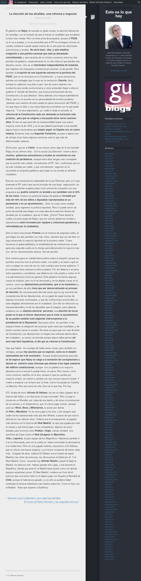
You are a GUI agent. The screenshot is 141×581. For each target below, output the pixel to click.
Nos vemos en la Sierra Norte (116, 136)
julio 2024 (108, 215)
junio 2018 (109, 397)
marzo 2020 (109, 345)
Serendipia (118, 2)
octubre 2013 (110, 537)
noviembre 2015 (111, 474)
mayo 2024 (109, 220)
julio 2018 (108, 395)
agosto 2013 (109, 541)
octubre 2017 (110, 417)
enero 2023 (109, 260)
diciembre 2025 (111, 173)
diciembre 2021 (111, 293)
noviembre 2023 (111, 235)
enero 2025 (109, 201)
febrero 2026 (110, 168)
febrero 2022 (110, 288)
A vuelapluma (20, 2)
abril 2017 (108, 432)
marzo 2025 (109, 196)
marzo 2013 (109, 554)
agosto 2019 (109, 362)
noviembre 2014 (111, 504)
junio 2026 (109, 158)
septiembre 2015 (111, 479)
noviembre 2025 (111, 176)
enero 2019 (109, 380)
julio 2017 (108, 425)
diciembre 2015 (111, 472)
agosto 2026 (109, 153)
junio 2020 (109, 337)
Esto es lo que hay (17, 575)
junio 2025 (109, 188)
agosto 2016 (109, 452)
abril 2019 (108, 372)
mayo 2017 (109, 429)
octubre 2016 (110, 447)
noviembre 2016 (111, 444)
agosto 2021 (109, 303)
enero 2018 (109, 410)
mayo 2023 (109, 250)
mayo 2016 (109, 459)
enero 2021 (109, 320)
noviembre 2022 (111, 265)
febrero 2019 (110, 377)
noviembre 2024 (111, 205)
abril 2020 (108, 342)
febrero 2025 (110, 198)
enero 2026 (109, 171)
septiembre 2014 (111, 509)
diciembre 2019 (111, 352)
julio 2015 (108, 484)
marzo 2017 (109, 434)
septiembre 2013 (111, 539)
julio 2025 (108, 186)
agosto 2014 (109, 512)
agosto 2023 (109, 243)
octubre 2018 (110, 387)
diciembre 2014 (111, 502)
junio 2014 (109, 517)
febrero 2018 (110, 407)
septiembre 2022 (111, 270)
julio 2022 (108, 275)
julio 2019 (108, 365)
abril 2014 (108, 522)
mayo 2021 (109, 310)
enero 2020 (109, 350)
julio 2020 (108, 335)
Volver (3, 2)
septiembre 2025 (111, 181)
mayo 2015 (109, 489)
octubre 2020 (110, 327)
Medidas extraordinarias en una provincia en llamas (117, 140)
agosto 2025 (109, 183)
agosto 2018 (109, 392)
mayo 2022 (109, 280)
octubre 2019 (110, 357)
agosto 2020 (109, 332)
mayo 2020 (109, 340)
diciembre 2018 (111, 382)
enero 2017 (109, 439)
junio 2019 (109, 367)
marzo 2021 (109, 315)
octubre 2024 (110, 208)
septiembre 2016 (111, 449)
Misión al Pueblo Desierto (101, 2)
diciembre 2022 (111, 263)
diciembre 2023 (111, 233)
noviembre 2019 (111, 355)
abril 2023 (108, 253)
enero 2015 (109, 499)
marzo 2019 (109, 375)
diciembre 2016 (111, 442)
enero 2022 (109, 290)
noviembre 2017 (111, 415)
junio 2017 (109, 427)
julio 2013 (108, 544)
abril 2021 (108, 313)
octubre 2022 (110, 268)
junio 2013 (109, 546)
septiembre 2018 (111, 390)
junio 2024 (109, 218)
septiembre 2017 (111, 420)
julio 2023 (108, 245)
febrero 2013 (110, 556)
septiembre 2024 (111, 210)
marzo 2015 (109, 494)
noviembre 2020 (111, 325)
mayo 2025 (109, 191)
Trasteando (33, 2)
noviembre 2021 (111, 295)
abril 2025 (108, 193)
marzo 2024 (109, 225)
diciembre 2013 (111, 532)
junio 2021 (109, 308)
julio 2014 (108, 514)
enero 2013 (109, 559)
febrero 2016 (110, 467)
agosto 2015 (109, 482)
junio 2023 (109, 248)
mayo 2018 (109, 400)
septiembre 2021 (111, 300)
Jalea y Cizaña (46, 2)
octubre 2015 (110, 477)
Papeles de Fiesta (80, 2)
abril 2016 (108, 462)
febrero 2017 (110, 437)
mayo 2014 (109, 519)
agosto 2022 (109, 273)
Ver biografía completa (118, 70)
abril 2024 (108, 223)
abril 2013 (108, 551)
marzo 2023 (109, 255)
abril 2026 (108, 163)
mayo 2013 (109, 549)
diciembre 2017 (111, 412)
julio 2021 (108, 305)
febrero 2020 (110, 347)
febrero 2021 (110, 317)
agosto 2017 (109, 422)
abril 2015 (108, 492)
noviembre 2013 (111, 534)
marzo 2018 (109, 405)
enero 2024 (109, 230)
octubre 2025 (110, 178)
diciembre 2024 (111, 203)
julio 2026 (108, 156)
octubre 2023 (110, 238)
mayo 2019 (109, 370)
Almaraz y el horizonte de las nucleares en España (116, 127)
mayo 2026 (109, 161)
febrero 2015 (110, 497)
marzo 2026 (109, 166)
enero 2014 (109, 529)
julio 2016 (108, 454)
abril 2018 (108, 402)
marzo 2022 (109, 285)
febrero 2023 (110, 258)
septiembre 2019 (111, 360)
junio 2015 (109, 487)
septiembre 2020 (111, 330)
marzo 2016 (109, 464)
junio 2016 (109, 457)
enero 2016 (109, 469)
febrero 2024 (110, 228)
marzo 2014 (109, 524)
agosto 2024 (109, 213)
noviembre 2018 (111, 385)
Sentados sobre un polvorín (115, 124)
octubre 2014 (110, 507)
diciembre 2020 (111, 322)
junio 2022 (109, 278)
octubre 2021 (110, 298)
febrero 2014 (110, 527)
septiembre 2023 (111, 240)
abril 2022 (108, 283)
